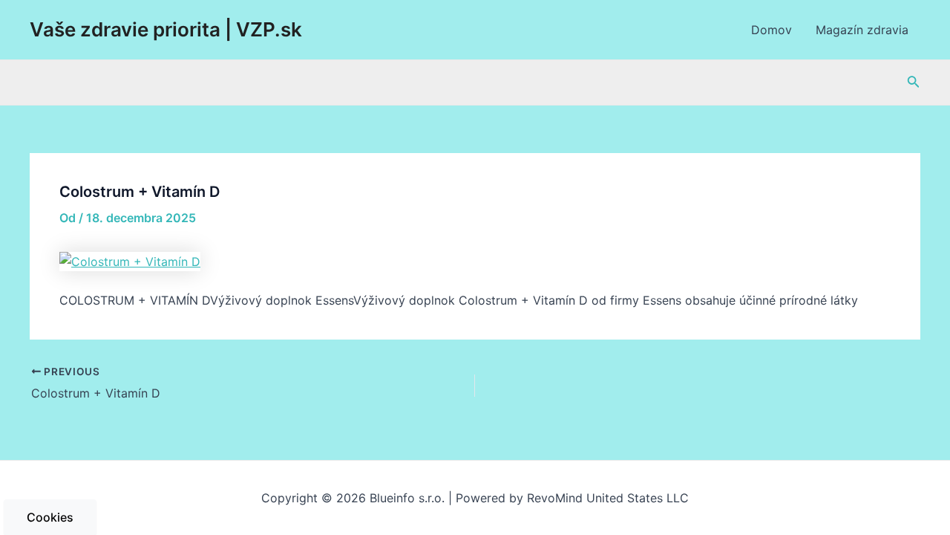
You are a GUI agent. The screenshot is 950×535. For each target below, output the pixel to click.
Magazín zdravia (862, 29)
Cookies (50, 517)
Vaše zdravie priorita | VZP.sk (166, 29)
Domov (771, 29)
